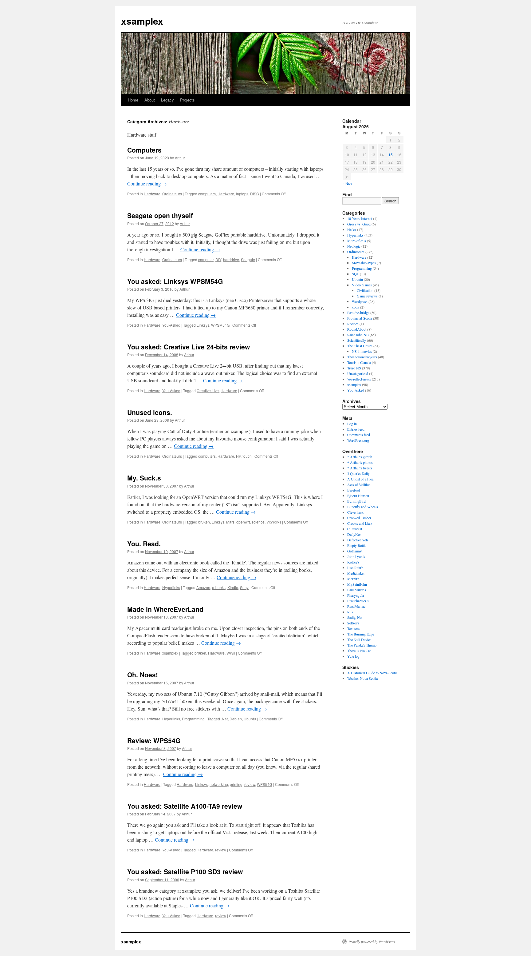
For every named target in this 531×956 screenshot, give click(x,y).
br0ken (204, 521)
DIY (218, 259)
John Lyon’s (356, 556)
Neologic (353, 246)
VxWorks (273, 521)
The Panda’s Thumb (361, 645)
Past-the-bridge (358, 312)
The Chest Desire (359, 345)
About (149, 100)
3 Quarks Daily (358, 473)
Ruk (350, 611)
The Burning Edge (360, 633)
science (258, 521)
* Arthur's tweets (359, 467)
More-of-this (356, 240)
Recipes (353, 323)
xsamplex (142, 20)
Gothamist (354, 550)
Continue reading (147, 183)
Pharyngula (355, 595)
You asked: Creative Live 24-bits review (188, 346)
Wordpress (360, 301)
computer (206, 259)
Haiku (351, 229)
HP (238, 456)
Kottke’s (353, 562)
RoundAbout (356, 329)
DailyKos (354, 534)
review (249, 784)
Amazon (203, 587)
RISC (254, 193)
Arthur (180, 157)
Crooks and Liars (359, 523)
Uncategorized (357, 373)
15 (390, 154)
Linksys (203, 325)
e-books (219, 587)
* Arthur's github (359, 456)
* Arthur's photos (360, 462)
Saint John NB (358, 334)
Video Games (362, 284)
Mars (230, 521)
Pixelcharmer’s (358, 600)
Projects (187, 100)
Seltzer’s (353, 622)
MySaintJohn (357, 584)
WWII (230, 652)
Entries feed (355, 429)
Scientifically (356, 340)
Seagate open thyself (160, 215)
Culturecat (354, 528)
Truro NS (354, 367)
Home (133, 100)
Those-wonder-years (362, 356)
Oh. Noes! (142, 674)
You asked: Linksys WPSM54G (175, 281)
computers (207, 193)
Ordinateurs (172, 193)
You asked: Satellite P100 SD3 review (185, 871)
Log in (352, 423)
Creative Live (208, 390)
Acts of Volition (359, 484)
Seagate (248, 259)
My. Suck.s (144, 477)
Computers (144, 149)
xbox (355, 307)
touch (247, 456)
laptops (242, 193)
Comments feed (358, 434)
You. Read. (144, 543)
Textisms (353, 628)
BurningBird (356, 501)
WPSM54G (220, 325)
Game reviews (367, 295)
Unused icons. (149, 412)
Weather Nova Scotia (362, 678)
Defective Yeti (357, 539)
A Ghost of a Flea (360, 478)
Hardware (152, 193)
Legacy (167, 100)
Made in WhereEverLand (165, 609)
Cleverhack (355, 512)
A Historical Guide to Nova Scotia (372, 672)
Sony (244, 587)
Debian (236, 718)
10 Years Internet (359, 218)
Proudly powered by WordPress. (372, 941)
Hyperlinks (171, 587)
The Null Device (359, 639)
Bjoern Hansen (358, 495)
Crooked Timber (359, 517)
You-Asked (171, 325)
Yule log (353, 656)
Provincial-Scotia (359, 318)
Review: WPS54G (153, 740)
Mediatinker (356, 573)
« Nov (347, 183)
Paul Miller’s (356, 589)
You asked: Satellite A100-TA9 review (184, 806)
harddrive (231, 259)
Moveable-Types (364, 262)
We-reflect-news (359, 378)
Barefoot (353, 490)
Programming (193, 718)
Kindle (232, 587)
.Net (224, 718)
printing (236, 784)
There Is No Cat (359, 650)
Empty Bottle (356, 545)
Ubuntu (250, 718)
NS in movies (362, 351)
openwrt (243, 521)
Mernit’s (353, 578)
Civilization (365, 290)
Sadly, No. (355, 617)
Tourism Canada (359, 362)
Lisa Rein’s (355, 567)
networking (219, 784)
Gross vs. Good (359, 223)
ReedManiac (356, 606)
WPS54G (264, 784)
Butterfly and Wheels (362, 506)
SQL (355, 273)
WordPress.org (358, 440)
